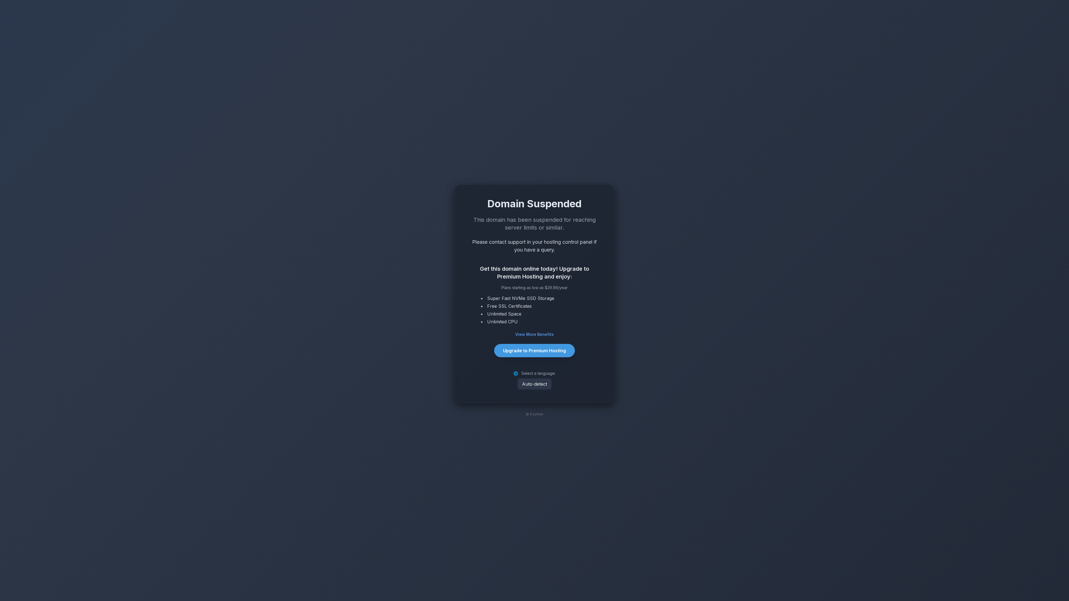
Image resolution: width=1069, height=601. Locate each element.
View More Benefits (534, 334)
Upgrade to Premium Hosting (534, 350)
